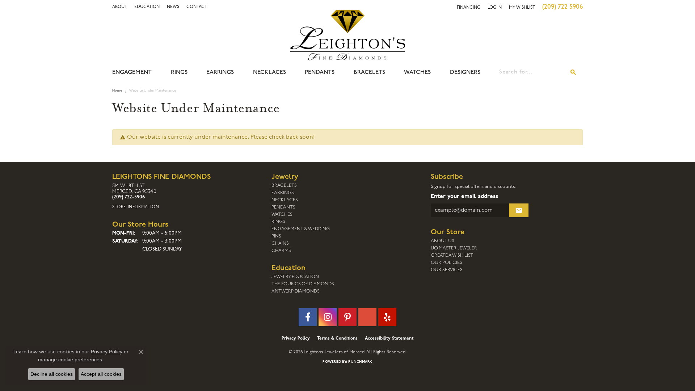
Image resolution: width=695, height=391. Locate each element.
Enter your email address (464, 196)
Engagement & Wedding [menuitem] (300, 229)
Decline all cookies (51, 374)
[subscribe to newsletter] (518, 210)
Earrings (220, 72)
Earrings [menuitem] (282, 192)
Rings (179, 72)
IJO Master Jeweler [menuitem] (454, 248)
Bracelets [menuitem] (284, 185)
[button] (119, 6)
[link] (147, 6)
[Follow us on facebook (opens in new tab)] (308, 317)
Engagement (132, 72)
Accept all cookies (101, 374)
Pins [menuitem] (276, 236)
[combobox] (531, 72)
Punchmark (360, 362)
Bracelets (369, 72)
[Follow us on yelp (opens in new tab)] (387, 317)
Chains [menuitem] (280, 243)
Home (117, 91)
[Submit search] (573, 72)
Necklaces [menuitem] (284, 200)
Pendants (319, 72)
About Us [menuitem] (442, 241)
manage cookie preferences (70, 359)
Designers (465, 72)
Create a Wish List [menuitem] (452, 255)
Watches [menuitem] (281, 214)
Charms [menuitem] (281, 250)
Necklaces (269, 72)
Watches (417, 72)
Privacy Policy (296, 338)
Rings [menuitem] (278, 221)
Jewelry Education (295, 276)
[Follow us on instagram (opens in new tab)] (328, 317)
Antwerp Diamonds (295, 291)
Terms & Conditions (337, 338)
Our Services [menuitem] (447, 270)
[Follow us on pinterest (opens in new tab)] (347, 317)
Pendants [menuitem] (283, 207)
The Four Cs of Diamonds (302, 284)
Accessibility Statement (389, 338)
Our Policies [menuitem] (446, 262)
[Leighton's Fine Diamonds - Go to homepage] (347, 35)
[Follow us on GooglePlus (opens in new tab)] (367, 317)
